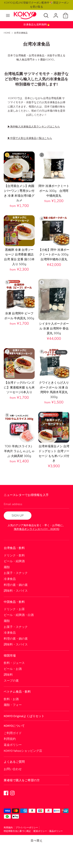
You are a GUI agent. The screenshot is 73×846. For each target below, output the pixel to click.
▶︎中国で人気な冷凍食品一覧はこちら (29, 138)
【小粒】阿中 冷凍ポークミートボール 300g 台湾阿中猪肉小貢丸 (55, 254)
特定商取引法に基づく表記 (17, 831)
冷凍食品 (10, 579)
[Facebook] (6, 793)
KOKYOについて (14, 726)
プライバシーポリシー (27, 827)
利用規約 (10, 739)
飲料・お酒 (11, 699)
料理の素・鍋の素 (16, 585)
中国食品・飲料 (14, 602)
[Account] (56, 14)
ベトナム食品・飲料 (17, 692)
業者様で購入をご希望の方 (22, 780)
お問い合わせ (13, 769)
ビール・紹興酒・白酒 (19, 615)
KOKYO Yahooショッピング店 (23, 751)
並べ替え (36, 841)
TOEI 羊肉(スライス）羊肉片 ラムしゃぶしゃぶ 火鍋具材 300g (19, 451)
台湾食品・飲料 (14, 548)
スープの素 (11, 681)
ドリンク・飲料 (14, 555)
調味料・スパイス (16, 591)
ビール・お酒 (13, 669)
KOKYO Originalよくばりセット (24, 716)
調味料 (8, 675)
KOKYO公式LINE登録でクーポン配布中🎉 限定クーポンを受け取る (36, 5)
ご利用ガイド (13, 733)
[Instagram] (12, 793)
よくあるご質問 (14, 762)
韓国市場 (10, 656)
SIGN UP (18, 515)
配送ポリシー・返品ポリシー (48, 831)
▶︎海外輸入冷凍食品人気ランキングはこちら (33, 126)
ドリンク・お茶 (14, 609)
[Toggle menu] (8, 15)
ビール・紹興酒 (14, 561)
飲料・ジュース (14, 663)
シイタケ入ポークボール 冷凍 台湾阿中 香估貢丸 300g (54, 328)
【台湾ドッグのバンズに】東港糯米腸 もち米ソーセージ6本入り (19, 387)
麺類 (7, 567)
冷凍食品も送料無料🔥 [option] (36, 24)
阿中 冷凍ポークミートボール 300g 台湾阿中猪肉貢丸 (54, 191)
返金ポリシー (13, 745)
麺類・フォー (13, 705)
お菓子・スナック (16, 573)
